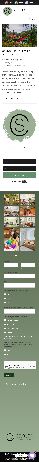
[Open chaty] (32, 455)
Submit (9, 375)
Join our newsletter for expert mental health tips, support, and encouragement (18, 344)
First (5, 268)
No (8, 354)
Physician (10, 324)
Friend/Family (12, 320)
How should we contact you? (17, 291)
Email (30, 3)
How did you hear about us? (16, 317)
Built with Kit (19, 181)
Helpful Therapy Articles (14, 454)
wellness (21, 65)
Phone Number (11, 272)
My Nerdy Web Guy (27, 459)
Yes (8, 350)
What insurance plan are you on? (18, 308)
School (9, 333)
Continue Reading (12, 99)
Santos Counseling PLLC (13, 60)
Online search (12, 329)
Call (8, 3)
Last (22, 268)
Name (7, 261)
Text (19, 3)
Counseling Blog (10, 65)
